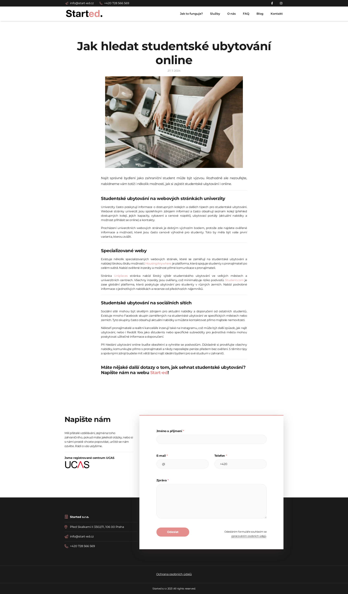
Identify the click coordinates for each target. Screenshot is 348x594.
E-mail (162, 455)
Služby (215, 13)
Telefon (220, 455)
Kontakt (277, 13)
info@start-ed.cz (82, 536)
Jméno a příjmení (170, 431)
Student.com (234, 280)
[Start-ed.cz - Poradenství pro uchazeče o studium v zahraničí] (84, 13)
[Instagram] (281, 3)
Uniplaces (121, 276)
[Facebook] (272, 3)
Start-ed (159, 372)
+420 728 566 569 (82, 546)
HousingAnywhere (158, 263)
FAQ (246, 13)
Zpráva (162, 480)
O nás (231, 13)
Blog (259, 13)
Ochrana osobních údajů (174, 574)
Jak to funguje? (191, 13)
